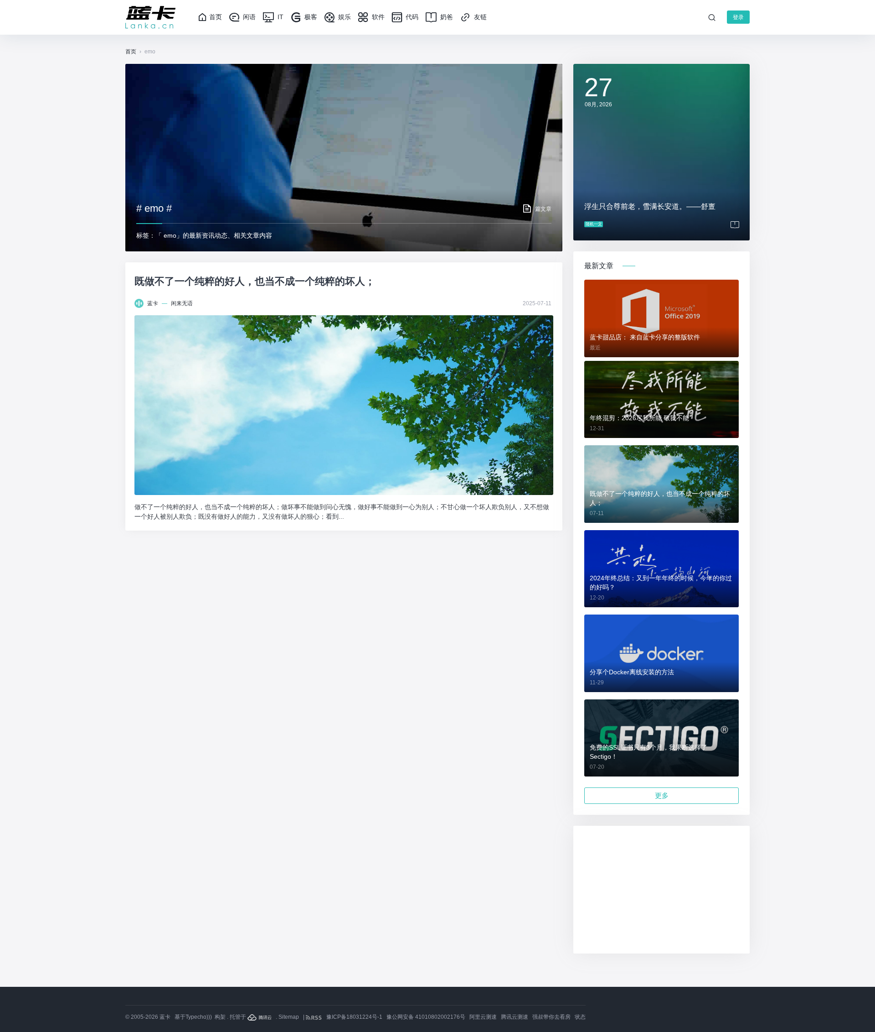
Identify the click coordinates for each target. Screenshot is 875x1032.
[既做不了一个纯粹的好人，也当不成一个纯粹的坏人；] (343, 405)
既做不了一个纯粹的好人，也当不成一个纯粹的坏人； (254, 281)
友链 (479, 17)
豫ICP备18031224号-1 (354, 1017)
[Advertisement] (661, 890)
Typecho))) (198, 1017)
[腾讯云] (260, 1017)
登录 (738, 17)
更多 (662, 795)
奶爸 (445, 17)
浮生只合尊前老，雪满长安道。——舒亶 (649, 206)
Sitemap (288, 1017)
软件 (377, 17)
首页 (215, 17)
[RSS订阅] (315, 1017)
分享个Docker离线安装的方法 (632, 672)
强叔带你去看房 (551, 1017)
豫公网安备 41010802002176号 (425, 1017)
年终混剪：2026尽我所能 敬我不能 (639, 418)
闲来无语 (182, 303)
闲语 (248, 17)
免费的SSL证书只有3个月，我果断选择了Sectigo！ (648, 752)
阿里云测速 (483, 1017)
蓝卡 (152, 303)
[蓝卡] (150, 17)
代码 (411, 17)
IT (279, 17)
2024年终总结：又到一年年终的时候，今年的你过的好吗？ (661, 582)
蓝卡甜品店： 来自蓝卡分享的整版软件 (645, 337)
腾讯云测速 (514, 1017)
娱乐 (343, 17)
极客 (310, 17)
